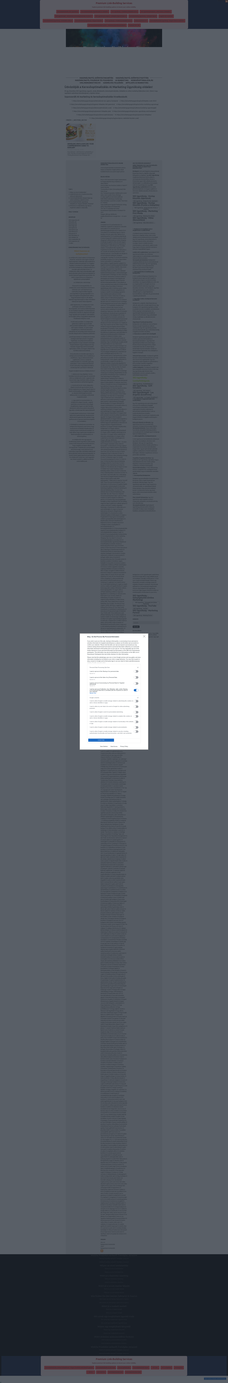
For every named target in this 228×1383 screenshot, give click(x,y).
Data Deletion (104, 746)
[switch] (136, 671)
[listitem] (114, 667)
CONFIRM (101, 740)
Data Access (114, 746)
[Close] (145, 637)
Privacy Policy (124, 746)
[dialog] (114, 691)
